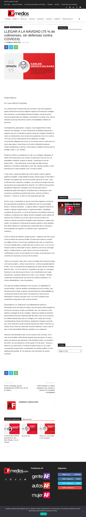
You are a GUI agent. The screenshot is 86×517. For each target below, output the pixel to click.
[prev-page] (5, 446)
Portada (8, 19)
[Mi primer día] (29, 428)
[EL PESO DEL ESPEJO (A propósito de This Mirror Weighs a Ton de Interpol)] (12, 428)
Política (23, 19)
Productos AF (67, 19)
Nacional (40, 19)
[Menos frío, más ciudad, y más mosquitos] (47, 428)
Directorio (57, 4)
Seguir (78, 479)
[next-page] (9, 446)
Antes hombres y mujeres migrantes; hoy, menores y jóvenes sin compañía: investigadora (46, 389)
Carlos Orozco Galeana (21, 24)
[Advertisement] (70, 170)
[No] (83, 511)
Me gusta (77, 474)
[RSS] (73, 7)
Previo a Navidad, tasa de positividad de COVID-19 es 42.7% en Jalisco (16, 388)
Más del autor (27, 419)
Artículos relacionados (12, 419)
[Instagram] (69, 7)
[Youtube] (80, 7)
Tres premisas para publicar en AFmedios (34, 4)
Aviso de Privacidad (17, 4)
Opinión (56, 19)
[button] (79, 19)
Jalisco (48, 19)
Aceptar (43, 514)
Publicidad (50, 4)
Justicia (31, 19)
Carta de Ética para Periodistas (69, 4)
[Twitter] (76, 7)
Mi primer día (26, 436)
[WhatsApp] (16, 47)
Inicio (5, 24)
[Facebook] (66, 7)
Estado (14, 19)
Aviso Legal (7, 4)
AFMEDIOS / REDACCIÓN (14, 42)
